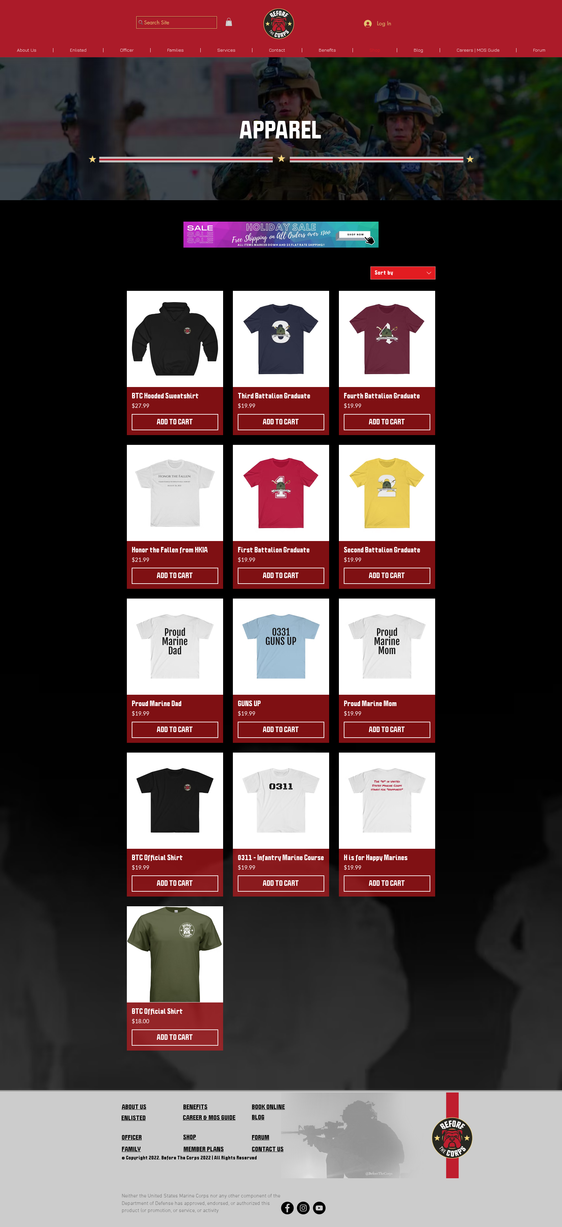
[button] (228, 22)
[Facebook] (287, 1208)
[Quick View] (175, 339)
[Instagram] (303, 1208)
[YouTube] (319, 1208)
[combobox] (402, 272)
